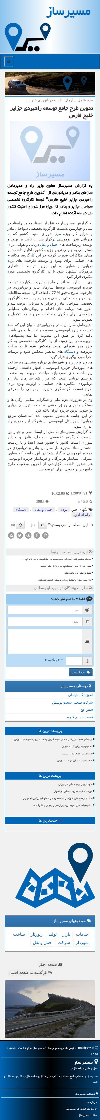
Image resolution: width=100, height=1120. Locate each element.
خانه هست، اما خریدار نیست (77, 753)
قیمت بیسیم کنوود (79, 717)
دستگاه (69, 352)
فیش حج (87, 710)
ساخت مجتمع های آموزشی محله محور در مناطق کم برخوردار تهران (56, 559)
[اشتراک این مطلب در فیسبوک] (37, 535)
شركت (64, 942)
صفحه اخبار (48, 964)
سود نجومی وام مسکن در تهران (75, 784)
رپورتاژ (37, 934)
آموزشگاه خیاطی (80, 695)
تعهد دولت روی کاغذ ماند (78, 573)
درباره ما (92, 1102)
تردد (10, 261)
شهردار (82, 942)
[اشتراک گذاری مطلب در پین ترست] (45, 535)
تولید (53, 934)
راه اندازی (82, 515)
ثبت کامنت (79, 672)
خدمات (82, 934)
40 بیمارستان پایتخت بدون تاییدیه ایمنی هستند (64, 579)
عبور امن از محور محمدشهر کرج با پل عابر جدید (66, 566)
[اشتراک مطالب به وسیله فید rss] (11, 535)
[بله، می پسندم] (42, 525)
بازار (66, 934)
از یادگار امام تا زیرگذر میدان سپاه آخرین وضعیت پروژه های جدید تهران (53, 739)
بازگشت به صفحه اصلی (28, 973)
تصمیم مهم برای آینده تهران (77, 746)
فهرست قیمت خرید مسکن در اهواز (73, 791)
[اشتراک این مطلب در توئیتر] (19, 535)
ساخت (19, 934)
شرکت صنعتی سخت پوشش (72, 702)
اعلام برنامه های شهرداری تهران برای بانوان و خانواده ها (63, 805)
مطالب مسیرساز (88, 1115)
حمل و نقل (49, 245)
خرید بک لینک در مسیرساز (81, 1108)
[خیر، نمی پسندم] (20, 525)
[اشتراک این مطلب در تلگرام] (28, 535)
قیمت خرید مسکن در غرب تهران (75, 760)
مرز (58, 234)
